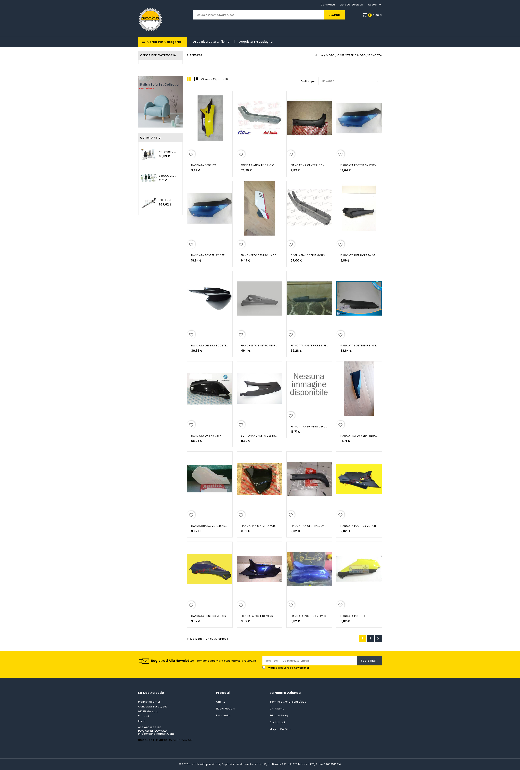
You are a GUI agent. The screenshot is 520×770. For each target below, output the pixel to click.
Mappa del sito (280, 729)
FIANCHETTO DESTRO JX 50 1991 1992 (259, 255)
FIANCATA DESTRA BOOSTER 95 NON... (209, 345)
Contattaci (277, 722)
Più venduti (224, 715)
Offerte (220, 701)
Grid (189, 79)
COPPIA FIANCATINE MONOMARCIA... (309, 255)
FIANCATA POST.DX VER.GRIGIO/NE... (209, 616)
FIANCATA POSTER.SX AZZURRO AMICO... (209, 255)
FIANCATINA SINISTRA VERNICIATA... (259, 526)
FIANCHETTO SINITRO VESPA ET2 (259, 345)
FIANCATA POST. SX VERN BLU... (309, 616)
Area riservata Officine (211, 41)
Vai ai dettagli (192, 98)
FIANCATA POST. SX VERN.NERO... (359, 526)
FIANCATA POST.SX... (353, 616)
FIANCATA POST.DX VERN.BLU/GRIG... (259, 616)
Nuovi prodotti (225, 708)
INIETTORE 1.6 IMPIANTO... (167, 200)
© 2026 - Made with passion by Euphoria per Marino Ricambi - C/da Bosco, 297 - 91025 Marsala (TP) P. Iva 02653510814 (260, 764)
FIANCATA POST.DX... (204, 165)
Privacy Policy (279, 715)
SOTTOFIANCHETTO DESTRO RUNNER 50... (259, 435)
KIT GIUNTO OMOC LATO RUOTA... (167, 151)
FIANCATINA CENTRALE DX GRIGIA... (309, 526)
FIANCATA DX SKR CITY (206, 435)
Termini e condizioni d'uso (288, 701)
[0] (364, 15)
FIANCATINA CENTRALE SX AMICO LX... (309, 165)
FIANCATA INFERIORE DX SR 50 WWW (359, 255)
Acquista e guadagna (256, 41)
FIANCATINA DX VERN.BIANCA (209, 526)
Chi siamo (277, 708)
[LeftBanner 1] (160, 102)
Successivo (378, 638)
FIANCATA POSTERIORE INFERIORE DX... (309, 345)
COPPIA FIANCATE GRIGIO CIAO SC (259, 165)
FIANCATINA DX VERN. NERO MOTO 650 (359, 435)
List (196, 79)
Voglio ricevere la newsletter (288, 668)
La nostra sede (151, 692)
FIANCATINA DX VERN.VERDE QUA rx (309, 426)
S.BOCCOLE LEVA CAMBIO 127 (167, 175)
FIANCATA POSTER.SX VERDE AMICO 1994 (359, 165)
